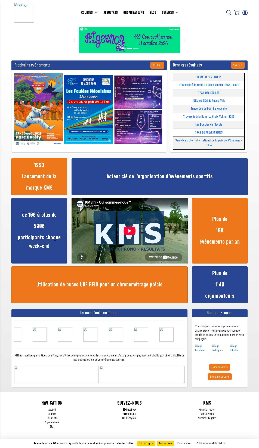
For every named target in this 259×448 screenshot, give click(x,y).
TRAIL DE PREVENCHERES (209, 132)
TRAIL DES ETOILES (208, 93)
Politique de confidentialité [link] (210, 443)
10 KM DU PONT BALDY (208, 77)
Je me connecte (220, 367)
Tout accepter (146, 443)
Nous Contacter (207, 410)
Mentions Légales (207, 418)
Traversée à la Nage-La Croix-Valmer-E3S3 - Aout (209, 85)
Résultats (52, 418)
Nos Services (207, 414)
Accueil (52, 410)
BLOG (153, 12)
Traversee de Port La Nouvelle (209, 109)
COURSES (87, 12)
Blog (52, 427)
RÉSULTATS (110, 12)
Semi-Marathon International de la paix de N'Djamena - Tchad (208, 143)
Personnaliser (184, 443)
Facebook (131, 410)
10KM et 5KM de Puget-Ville (209, 101)
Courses (52, 414)
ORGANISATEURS (133, 12)
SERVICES (168, 12)
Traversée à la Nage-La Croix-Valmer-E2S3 (209, 116)
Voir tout (157, 65)
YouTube (131, 414)
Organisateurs (52, 422)
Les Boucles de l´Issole (208, 124)
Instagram (131, 418)
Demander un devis (219, 377)
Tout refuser (165, 443)
